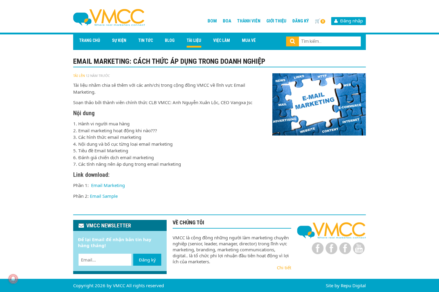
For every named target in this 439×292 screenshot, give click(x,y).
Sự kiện (119, 40)
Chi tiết (284, 267)
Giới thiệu (276, 21)
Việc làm (221, 40)
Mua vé (249, 40)
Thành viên (248, 21)
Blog (170, 40)
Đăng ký (300, 21)
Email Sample (104, 196)
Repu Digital (353, 285)
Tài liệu (194, 40)
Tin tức (145, 40)
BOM (212, 21)
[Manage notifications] (13, 279)
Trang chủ (89, 40)
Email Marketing (108, 185)
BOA (227, 21)
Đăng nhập (350, 21)
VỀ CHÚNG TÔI (188, 222)
